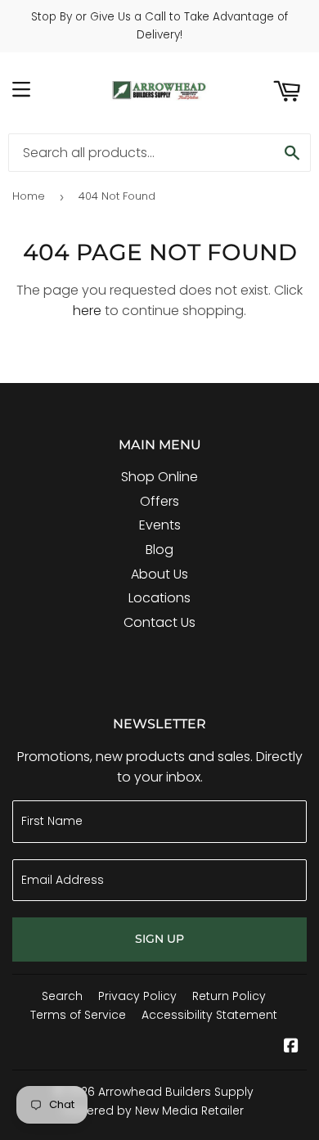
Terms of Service (78, 1015)
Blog (159, 549)
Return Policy (229, 996)
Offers (159, 501)
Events (160, 525)
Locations (159, 597)
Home (28, 196)
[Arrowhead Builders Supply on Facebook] (291, 1047)
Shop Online (159, 476)
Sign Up (159, 938)
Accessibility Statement (209, 1015)
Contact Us (159, 622)
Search (62, 996)
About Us (159, 574)
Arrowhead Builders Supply (176, 1092)
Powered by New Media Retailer (153, 1110)
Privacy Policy (137, 996)
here (87, 310)
